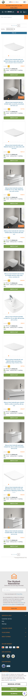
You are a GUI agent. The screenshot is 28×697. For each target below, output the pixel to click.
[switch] (24, 2)
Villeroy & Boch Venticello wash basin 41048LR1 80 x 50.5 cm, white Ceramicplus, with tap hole (14, 447)
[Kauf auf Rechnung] (18, 647)
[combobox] (12, 17)
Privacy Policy (19, 594)
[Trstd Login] (25, 2)
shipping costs (14, 68)
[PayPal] (10, 647)
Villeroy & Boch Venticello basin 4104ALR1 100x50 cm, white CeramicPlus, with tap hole (14, 404)
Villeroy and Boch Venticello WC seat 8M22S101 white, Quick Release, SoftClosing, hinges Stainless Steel (14, 361)
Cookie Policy (12, 680)
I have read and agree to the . (13, 594)
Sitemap (4, 624)
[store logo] (9, 12)
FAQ (3, 621)
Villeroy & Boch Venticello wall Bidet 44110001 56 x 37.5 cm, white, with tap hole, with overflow (14, 318)
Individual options (14, 684)
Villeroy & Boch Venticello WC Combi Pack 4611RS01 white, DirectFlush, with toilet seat (14, 232)
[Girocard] (14, 647)
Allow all (14, 694)
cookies (7, 674)
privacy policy (20, 602)
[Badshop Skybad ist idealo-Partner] (3, 666)
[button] (2, 11)
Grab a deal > (14, 7)
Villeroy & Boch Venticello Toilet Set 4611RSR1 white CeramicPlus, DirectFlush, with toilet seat (14, 104)
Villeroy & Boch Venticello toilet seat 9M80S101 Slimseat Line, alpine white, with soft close (14, 146)
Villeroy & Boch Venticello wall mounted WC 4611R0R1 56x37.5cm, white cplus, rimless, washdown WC (14, 275)
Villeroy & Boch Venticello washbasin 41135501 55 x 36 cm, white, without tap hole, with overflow (14, 189)
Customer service (7, 619)
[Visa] (6, 647)
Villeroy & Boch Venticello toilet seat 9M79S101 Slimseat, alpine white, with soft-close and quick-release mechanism (14, 61)
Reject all (14, 689)
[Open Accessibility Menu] (24, 693)
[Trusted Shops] (3, 656)
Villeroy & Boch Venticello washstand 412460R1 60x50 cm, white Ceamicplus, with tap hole (14, 532)
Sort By (3, 29)
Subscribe (14, 608)
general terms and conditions (9, 604)
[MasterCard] (3, 647)
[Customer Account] (21, 12)
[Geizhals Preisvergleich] (8, 666)
